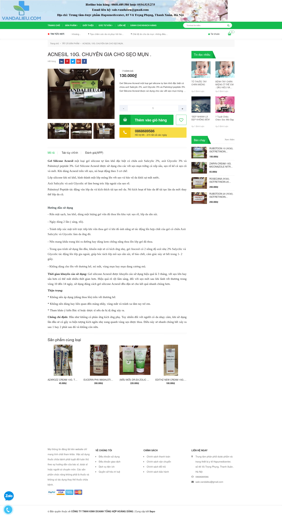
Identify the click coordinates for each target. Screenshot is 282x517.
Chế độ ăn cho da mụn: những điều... (127, 34)
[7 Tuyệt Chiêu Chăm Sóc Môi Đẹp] (225, 104)
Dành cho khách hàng (143, 25)
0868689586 (145, 130)
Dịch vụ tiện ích (107, 466)
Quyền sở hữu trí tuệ (109, 471)
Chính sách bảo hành (158, 471)
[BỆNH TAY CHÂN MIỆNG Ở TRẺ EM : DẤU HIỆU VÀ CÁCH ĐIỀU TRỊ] (225, 69)
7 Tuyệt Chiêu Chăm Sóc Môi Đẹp (224, 118)
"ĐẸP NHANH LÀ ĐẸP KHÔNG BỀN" (200, 118)
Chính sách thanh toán (158, 456)
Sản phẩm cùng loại (64, 339)
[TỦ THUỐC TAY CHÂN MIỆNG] (201, 69)
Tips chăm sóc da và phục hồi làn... (84, 34)
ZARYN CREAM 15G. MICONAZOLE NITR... (221, 165)
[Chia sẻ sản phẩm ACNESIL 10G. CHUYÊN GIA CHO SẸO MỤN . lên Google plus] (78, 61)
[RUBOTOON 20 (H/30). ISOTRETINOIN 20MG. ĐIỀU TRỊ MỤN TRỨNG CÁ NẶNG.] (199, 197)
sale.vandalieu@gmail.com (209, 481)
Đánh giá (128, 70)
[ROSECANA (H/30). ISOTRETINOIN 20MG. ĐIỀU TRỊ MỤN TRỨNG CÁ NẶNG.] (199, 182)
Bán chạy (199, 140)
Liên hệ (121, 25)
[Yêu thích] (181, 120)
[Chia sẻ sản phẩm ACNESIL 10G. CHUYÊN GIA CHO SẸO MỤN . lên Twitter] (73, 61)
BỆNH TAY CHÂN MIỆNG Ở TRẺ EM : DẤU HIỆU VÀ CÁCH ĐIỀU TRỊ (224, 84)
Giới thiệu (88, 25)
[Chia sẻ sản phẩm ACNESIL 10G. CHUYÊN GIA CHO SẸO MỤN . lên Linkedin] (62, 61)
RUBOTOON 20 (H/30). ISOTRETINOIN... (221, 195)
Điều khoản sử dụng (109, 456)
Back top (232, 511)
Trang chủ (54, 25)
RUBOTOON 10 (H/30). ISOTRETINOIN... (221, 150)
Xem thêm (230, 139)
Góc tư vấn (105, 25)
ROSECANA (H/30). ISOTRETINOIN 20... (220, 180)
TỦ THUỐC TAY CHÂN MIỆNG (199, 83)
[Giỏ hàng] (229, 34)
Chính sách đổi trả (156, 466)
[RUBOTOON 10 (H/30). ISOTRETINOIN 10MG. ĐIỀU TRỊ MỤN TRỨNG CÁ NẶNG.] (199, 152)
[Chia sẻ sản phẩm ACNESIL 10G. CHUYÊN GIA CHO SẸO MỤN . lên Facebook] (84, 61)
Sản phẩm (71, 25)
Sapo (152, 511)
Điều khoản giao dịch (109, 461)
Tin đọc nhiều (202, 54)
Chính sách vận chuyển (159, 461)
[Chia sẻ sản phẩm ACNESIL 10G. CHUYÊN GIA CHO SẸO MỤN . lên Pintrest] (67, 61)
